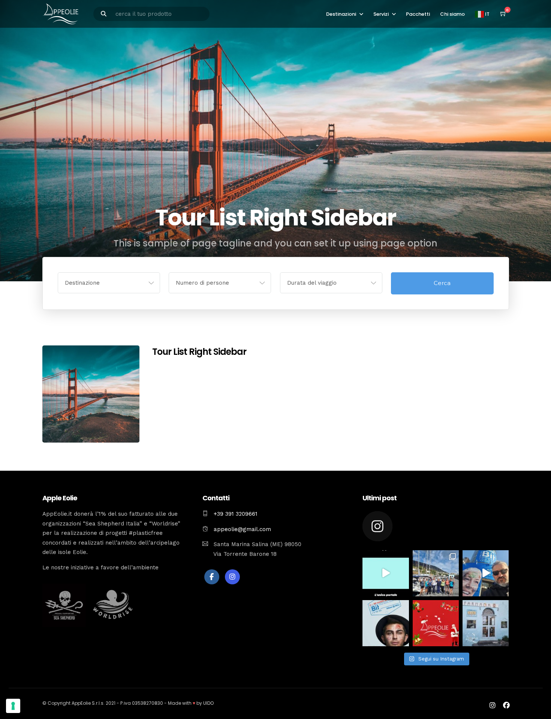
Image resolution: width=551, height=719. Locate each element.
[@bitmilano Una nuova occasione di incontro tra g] (486, 573)
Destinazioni (341, 14)
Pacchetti (418, 14)
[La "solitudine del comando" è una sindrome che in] (436, 573)
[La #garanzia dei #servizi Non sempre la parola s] (385, 573)
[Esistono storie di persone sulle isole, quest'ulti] (486, 623)
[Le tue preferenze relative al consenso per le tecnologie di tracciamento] (13, 706)
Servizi (381, 14)
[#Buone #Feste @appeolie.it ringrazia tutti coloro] (436, 623)
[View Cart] (503, 14)
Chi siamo (452, 14)
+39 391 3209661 (236, 513)
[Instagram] (232, 576)
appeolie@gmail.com (241, 529)
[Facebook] (211, 576)
